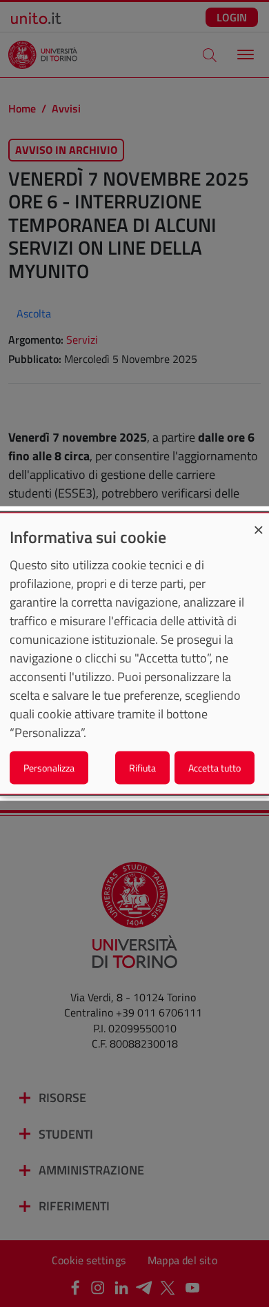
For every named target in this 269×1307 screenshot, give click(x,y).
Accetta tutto (214, 767)
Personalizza (48, 767)
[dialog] (134, 653)
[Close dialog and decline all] (258, 522)
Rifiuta (142, 767)
